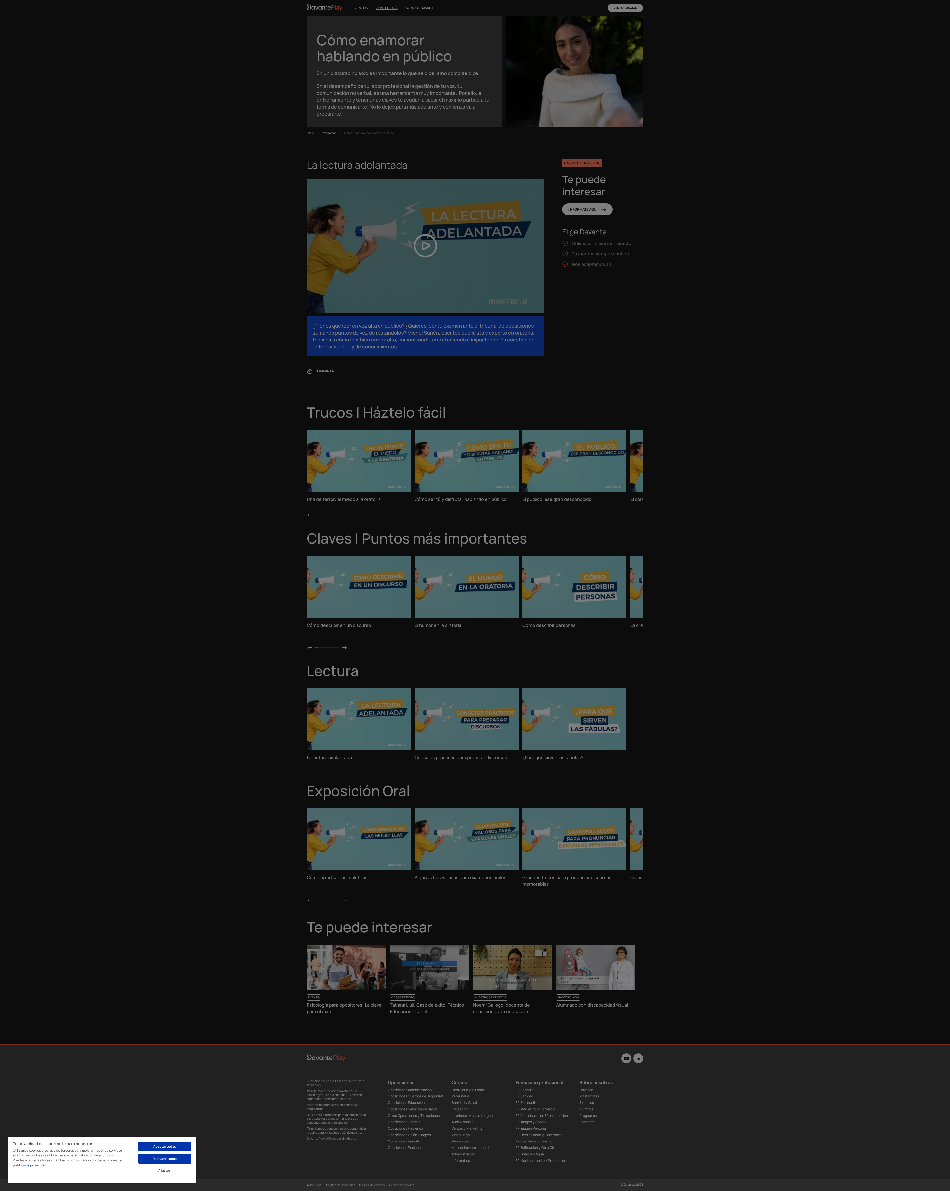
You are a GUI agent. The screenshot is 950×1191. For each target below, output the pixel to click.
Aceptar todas (164, 1146)
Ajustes (164, 1170)
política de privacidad (29, 1165)
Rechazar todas (165, 1158)
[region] (102, 1159)
